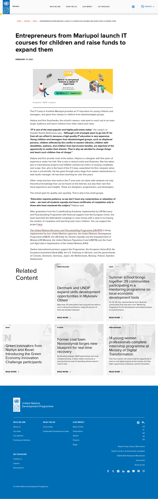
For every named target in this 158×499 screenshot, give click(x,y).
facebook (108, 471)
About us (16, 427)
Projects (76, 440)
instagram (118, 471)
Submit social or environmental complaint (128, 451)
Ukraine (15, 6)
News (35, 21)
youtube (128, 471)
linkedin (123, 471)
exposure (144, 471)
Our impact (87, 6)
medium (138, 471)
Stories (75, 435)
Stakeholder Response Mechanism (131, 455)
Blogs (75, 444)
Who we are (55, 6)
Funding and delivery (21, 440)
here (40, 224)
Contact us (17, 459)
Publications (78, 431)
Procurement (18, 468)
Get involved (104, 6)
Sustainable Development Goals (56, 431)
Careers (16, 463)
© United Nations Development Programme (30, 486)
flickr (133, 471)
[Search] (143, 431)
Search (137, 6)
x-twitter (113, 471)
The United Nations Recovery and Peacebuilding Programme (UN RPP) (66, 230)
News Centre (78, 427)
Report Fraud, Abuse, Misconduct (131, 446)
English (148, 7)
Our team (17, 431)
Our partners (18, 435)
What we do (71, 6)
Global (133, 6)
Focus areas (48, 427)
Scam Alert (140, 460)
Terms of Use (139, 465)
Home (19, 21)
